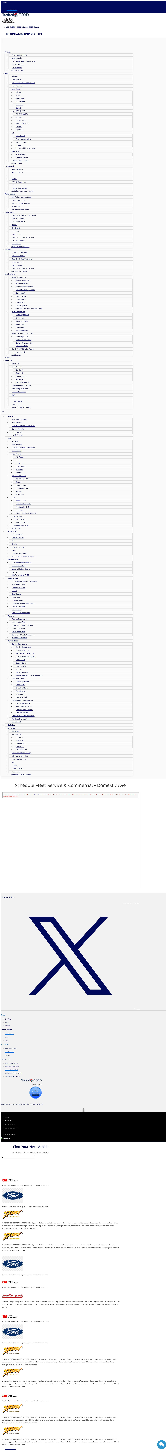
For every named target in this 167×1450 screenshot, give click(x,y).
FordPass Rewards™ (19, 352)
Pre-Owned (9, 166)
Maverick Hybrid (22, 157)
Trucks (14, 179)
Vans (13, 185)
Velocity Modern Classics (21, 203)
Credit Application (18, 265)
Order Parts (20, 318)
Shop (3, 1015)
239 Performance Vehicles (21, 197)
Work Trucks (9, 212)
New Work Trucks (18, 218)
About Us (8, 361)
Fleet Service (16, 244)
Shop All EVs (20, 136)
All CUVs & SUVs (22, 114)
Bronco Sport (21, 120)
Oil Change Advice (22, 337)
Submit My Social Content (21, 407)
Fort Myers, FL (21, 376)
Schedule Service (22, 283)
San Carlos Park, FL (23, 382)
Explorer (19, 127)
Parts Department (18, 312)
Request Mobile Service (24, 287)
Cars (13, 175)
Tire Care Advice (22, 346)
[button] (67, 411)
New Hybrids (16, 151)
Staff (13, 395)
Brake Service (21, 299)
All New (15, 76)
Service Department (19, 277)
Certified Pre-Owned (19, 188)
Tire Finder (20, 327)
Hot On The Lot (17, 70)
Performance (10, 194)
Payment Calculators (19, 271)
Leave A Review (17, 401)
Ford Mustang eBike (19, 55)
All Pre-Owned (17, 169)
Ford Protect (16, 355)
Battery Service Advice (24, 343)
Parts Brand (20, 324)
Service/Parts (10, 274)
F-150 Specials (17, 68)
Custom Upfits (17, 234)
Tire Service (20, 302)
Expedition (19, 130)
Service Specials (17, 64)
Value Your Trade (18, 262)
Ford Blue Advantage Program (22, 191)
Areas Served (16, 367)
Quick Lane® (20, 293)
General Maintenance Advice (22, 333)
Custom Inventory (18, 200)
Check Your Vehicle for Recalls (23, 349)
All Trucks (19, 92)
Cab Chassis (16, 228)
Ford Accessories (22, 330)
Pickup (14, 225)
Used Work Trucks (18, 222)
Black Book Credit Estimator (22, 259)
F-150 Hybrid (20, 102)
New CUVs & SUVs (18, 111)
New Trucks (16, 89)
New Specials (17, 58)
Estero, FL (19, 373)
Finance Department (19, 252)
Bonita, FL (19, 370)
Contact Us (16, 404)
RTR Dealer (16, 206)
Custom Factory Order (20, 160)
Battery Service (21, 296)
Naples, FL (20, 379)
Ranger (18, 108)
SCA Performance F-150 (20, 209)
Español (5, 2)
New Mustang (17, 86)
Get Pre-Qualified (18, 241)
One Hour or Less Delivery (21, 385)
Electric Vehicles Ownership (26, 148)
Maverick (19, 105)
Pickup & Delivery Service (25, 290)
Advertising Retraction (20, 389)
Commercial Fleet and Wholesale (24, 215)
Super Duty (20, 98)
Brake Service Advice (23, 340)
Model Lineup (16, 163)
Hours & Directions (19, 392)
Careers (14, 398)
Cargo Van (15, 231)
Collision (8, 358)
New (6, 73)
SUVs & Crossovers (19, 182)
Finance (8, 249)
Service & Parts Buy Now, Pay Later (29, 308)
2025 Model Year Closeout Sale (23, 61)
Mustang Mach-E (22, 123)
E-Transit (19, 145)
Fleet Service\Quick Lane (20, 247)
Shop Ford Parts (22, 321)
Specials (8, 52)
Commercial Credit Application (23, 237)
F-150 (18, 95)
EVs (13, 133)
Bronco (18, 117)
